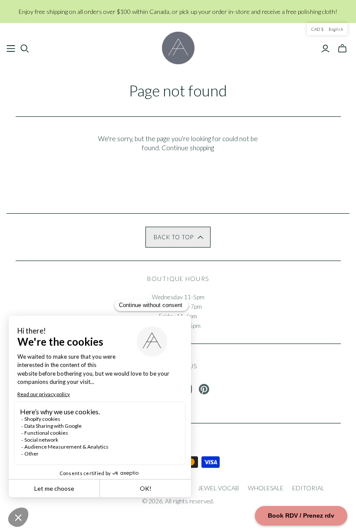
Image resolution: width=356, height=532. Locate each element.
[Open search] (24, 48)
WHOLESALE (265, 488)
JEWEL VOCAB (218, 488)
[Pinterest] (204, 389)
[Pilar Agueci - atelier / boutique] (178, 48)
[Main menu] (11, 48)
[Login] (325, 48)
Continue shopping (188, 148)
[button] (178, 237)
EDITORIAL (308, 488)
